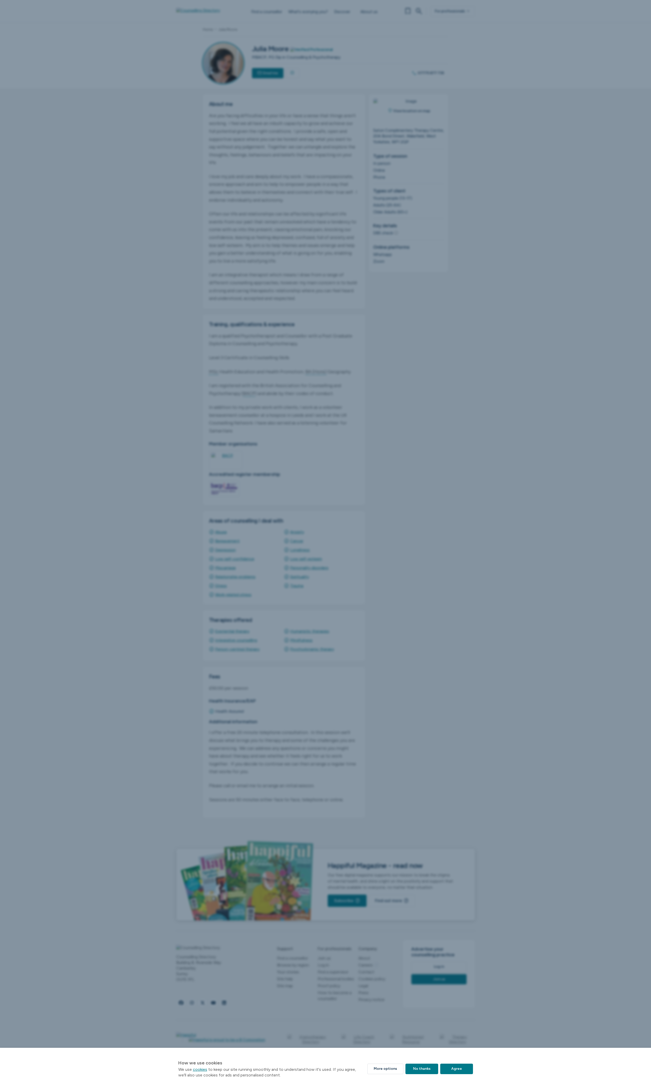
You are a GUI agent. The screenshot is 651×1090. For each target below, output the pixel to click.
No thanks (422, 1068)
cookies (200, 1069)
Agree (456, 1068)
